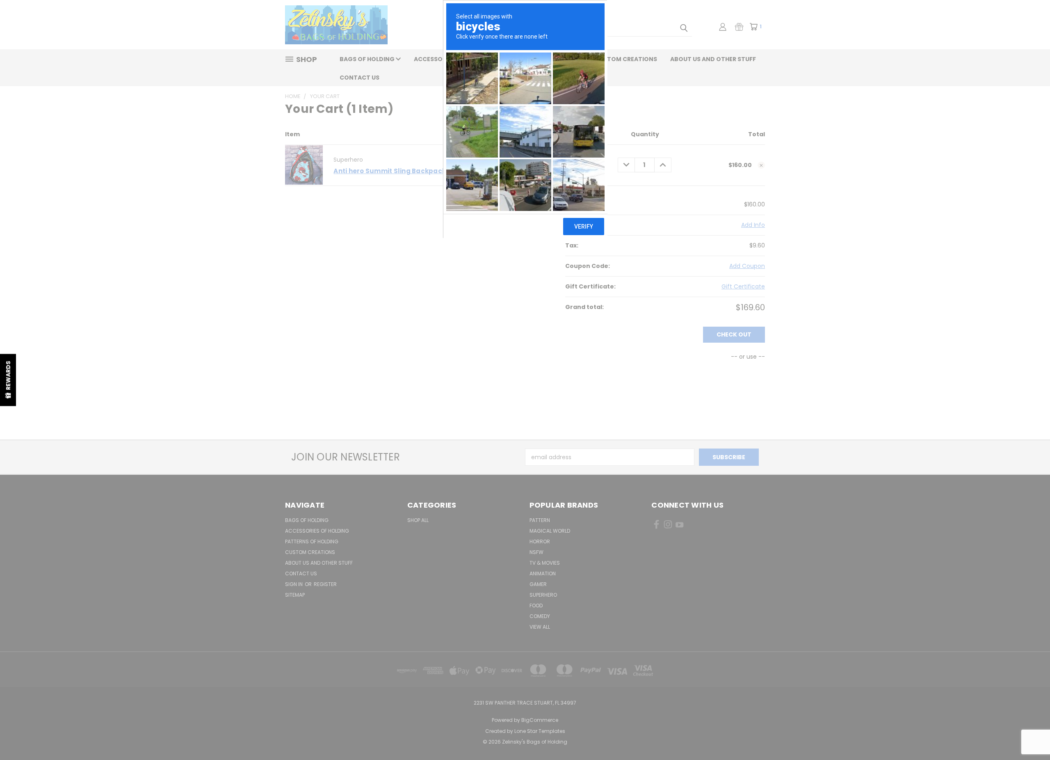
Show (8, 380)
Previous (1028, 734)
